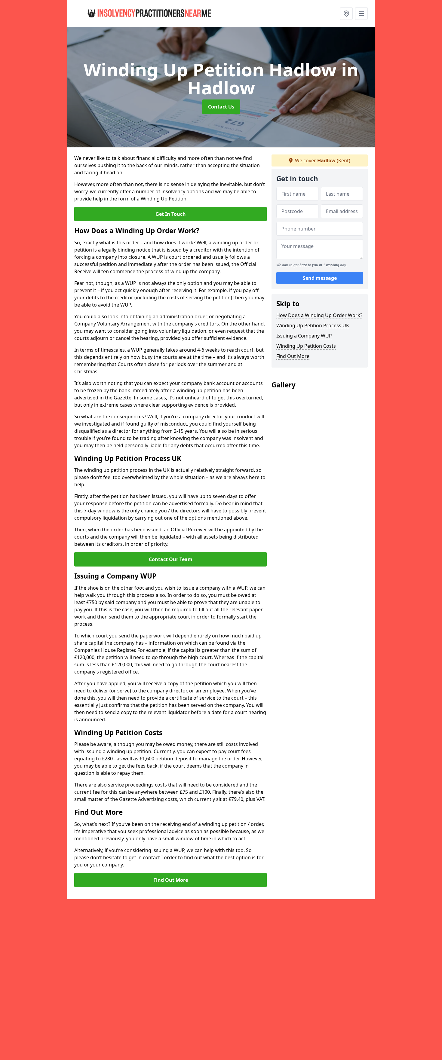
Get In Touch (170, 214)
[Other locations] (346, 13)
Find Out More (170, 880)
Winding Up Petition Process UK (312, 325)
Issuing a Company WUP (304, 335)
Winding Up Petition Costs (306, 346)
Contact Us (221, 106)
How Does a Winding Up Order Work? (319, 315)
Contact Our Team (170, 559)
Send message (320, 278)
